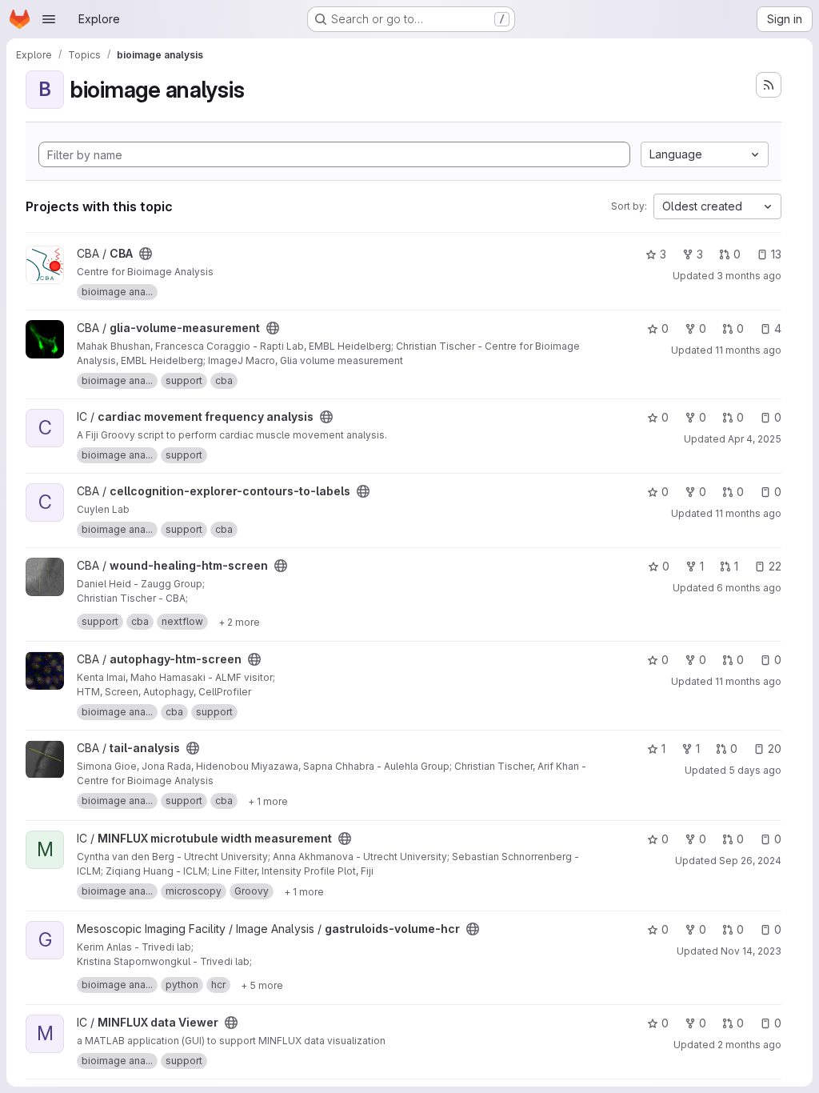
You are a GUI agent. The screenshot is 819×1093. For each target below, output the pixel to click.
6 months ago (749, 588)
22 (775, 566)
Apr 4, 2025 (754, 439)
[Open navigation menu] (49, 19)
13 (776, 254)
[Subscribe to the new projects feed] (768, 85)
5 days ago (755, 770)
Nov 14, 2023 (751, 951)
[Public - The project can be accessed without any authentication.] (145, 253)
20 (774, 748)
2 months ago (749, 1045)
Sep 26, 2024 (750, 861)
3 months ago (749, 276)
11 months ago (748, 350)
